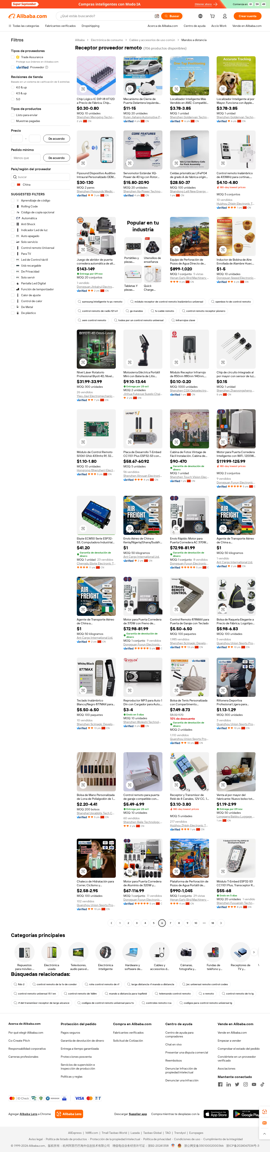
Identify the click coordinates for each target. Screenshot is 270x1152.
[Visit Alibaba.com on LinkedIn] (228, 1084)
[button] (156, 16)
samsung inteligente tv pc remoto (102, 301)
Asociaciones (226, 1068)
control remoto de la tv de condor (57, 984)
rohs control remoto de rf (104, 984)
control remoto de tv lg (240, 993)
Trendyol (180, 1132)
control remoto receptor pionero (205, 311)
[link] (264, 1111)
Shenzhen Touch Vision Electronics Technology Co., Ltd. (189, 477)
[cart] (213, 16)
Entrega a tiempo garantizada (80, 1048)
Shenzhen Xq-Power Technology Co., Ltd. (142, 191)
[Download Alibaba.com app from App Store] (216, 1114)
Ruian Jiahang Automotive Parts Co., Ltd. (142, 117)
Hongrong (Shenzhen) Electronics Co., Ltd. (96, 470)
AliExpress (75, 1132)
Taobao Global (152, 1132)
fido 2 (21, 984)
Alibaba (80, 40)
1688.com (91, 1132)
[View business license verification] (173, 1146)
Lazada (135, 1132)
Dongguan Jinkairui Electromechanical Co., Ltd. (96, 286)
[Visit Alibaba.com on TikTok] (262, 1084)
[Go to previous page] (111, 923)
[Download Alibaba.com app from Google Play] (247, 1114)
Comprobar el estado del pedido (239, 1048)
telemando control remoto (175, 993)
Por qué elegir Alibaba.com (25, 1032)
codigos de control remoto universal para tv (108, 1002)
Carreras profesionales (23, 1056)
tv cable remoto (164, 311)
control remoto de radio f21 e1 (100, 311)
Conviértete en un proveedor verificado (237, 1058)
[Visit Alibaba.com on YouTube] (253, 1084)
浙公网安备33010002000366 (204, 1145)
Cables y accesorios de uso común (152, 40)
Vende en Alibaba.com (232, 1032)
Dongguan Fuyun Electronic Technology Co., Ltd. (236, 482)
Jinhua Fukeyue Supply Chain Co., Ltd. (142, 394)
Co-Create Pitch (19, 1040)
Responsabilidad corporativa (27, 1048)
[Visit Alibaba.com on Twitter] (237, 1084)
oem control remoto (94, 320)
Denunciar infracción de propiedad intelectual (181, 1070)
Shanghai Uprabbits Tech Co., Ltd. (96, 813)
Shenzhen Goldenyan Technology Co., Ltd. (189, 117)
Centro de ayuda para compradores (179, 1034)
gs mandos (136, 311)
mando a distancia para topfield (128, 993)
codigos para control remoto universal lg (208, 1002)
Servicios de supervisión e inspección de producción (78, 1066)
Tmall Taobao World (114, 1132)
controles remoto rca (158, 1002)
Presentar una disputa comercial (186, 1052)
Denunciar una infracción (181, 1080)
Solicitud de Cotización (128, 1040)
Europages (196, 1132)
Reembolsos (173, 1060)
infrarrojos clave (185, 320)
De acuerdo (57, 138)
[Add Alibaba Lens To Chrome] (69, 1114)
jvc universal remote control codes (207, 984)
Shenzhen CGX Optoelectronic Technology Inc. (189, 390)
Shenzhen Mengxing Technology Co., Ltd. (96, 117)
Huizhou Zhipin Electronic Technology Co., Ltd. (236, 203)
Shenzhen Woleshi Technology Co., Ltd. (142, 722)
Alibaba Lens (28, 1114)
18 (212, 923)
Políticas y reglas (71, 1076)
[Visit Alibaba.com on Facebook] (220, 1084)
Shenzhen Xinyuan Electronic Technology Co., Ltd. (142, 475)
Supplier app (138, 1114)
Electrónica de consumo (107, 40)
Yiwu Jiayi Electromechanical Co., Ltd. (96, 396)
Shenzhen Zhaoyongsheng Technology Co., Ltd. (236, 390)
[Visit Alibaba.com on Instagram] (245, 1084)
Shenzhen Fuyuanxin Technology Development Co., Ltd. (236, 903)
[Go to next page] (221, 923)
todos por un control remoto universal (140, 320)
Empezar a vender (229, 1040)
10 (195, 923)
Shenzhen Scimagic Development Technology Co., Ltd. (189, 643)
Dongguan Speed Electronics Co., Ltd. (236, 277)
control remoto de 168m (82, 993)
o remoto (208, 993)
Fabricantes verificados (128, 1032)
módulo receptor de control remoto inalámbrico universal (169, 301)
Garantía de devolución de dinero (82, 1040)
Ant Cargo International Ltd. (141, 556)
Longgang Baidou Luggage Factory (236, 816)
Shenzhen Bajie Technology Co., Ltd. (142, 822)
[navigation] (40, 482)
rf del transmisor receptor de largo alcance (43, 1002)
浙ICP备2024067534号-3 (242, 1145)
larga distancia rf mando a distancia (152, 984)
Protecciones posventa (76, 1056)
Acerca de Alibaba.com (24, 1023)
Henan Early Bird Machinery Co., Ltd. (189, 277)
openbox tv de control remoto (233, 301)
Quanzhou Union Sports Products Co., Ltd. (236, 643)
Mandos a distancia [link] (194, 40)
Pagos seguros (70, 1032)
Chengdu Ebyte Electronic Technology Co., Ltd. (96, 563)
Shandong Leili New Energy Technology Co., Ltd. (189, 191)
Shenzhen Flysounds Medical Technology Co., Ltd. (96, 191)
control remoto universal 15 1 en (37, 993)
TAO (168, 1132)
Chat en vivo (173, 1044)
